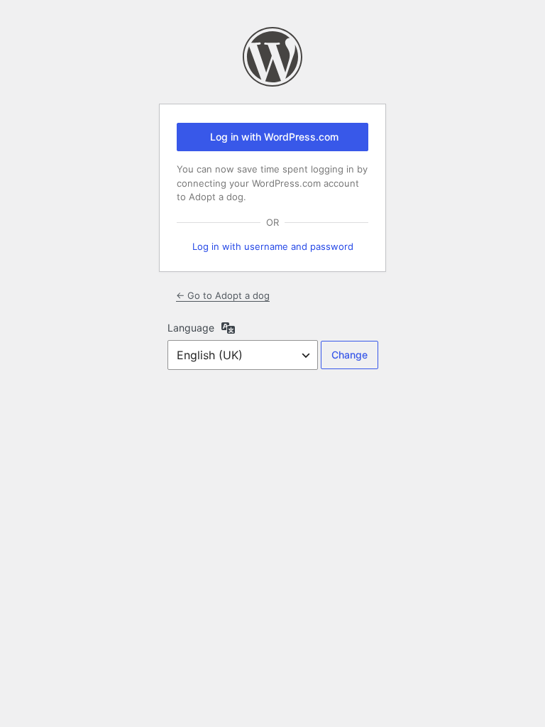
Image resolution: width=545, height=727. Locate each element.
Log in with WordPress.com (274, 137)
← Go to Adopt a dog (223, 295)
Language (190, 328)
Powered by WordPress (272, 57)
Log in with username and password (272, 246)
